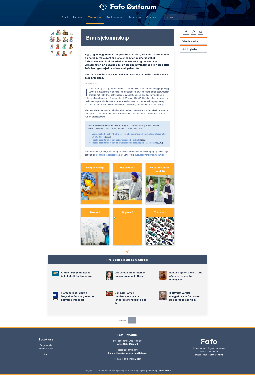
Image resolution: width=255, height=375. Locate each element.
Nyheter (78, 17)
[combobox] (180, 17)
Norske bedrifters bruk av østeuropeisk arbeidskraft (116, 139)
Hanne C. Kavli (215, 354)
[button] (193, 41)
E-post (137, 358)
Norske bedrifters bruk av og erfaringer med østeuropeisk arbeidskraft (124, 142)
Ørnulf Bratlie (164, 370)
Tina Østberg (139, 352)
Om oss (151, 17)
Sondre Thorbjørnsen (119, 352)
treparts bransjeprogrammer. (110, 154)
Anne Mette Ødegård (127, 343)
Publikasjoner (114, 17)
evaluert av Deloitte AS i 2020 (149, 154)
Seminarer (134, 17)
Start (65, 17)
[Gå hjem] (127, 7)
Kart (46, 354)
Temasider (94, 17)
